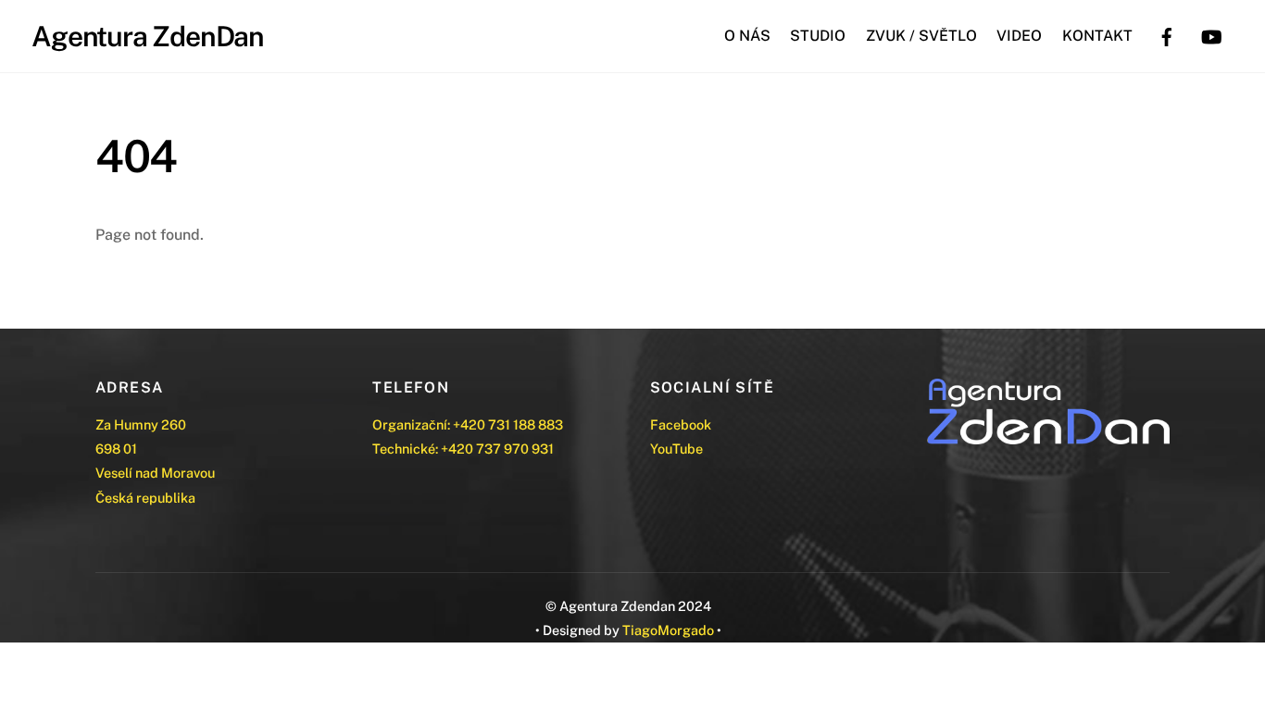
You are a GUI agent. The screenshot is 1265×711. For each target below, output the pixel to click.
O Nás (747, 35)
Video (1019, 35)
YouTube (676, 448)
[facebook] (1166, 35)
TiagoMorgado (668, 630)
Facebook (680, 424)
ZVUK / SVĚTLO (921, 35)
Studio (817, 35)
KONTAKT (1097, 35)
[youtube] (1211, 35)
